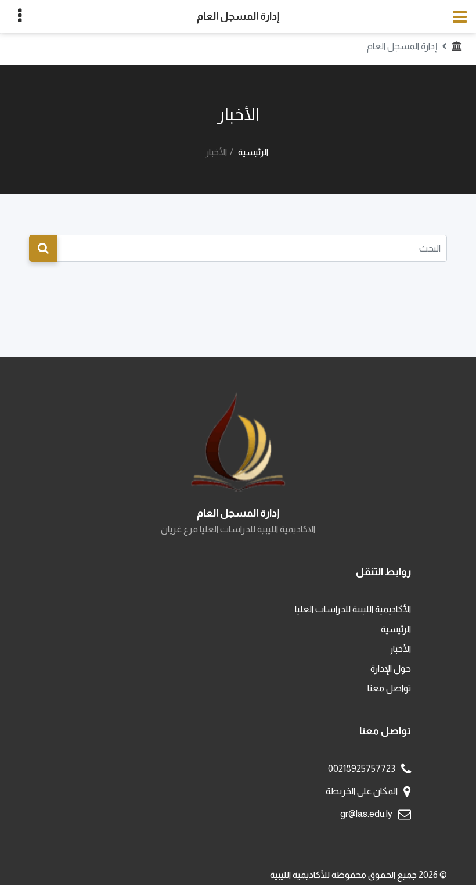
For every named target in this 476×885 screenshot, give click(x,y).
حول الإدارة (390, 668)
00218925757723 (361, 768)
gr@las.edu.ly (366, 814)
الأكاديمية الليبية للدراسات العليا (353, 609)
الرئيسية (253, 152)
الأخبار (400, 649)
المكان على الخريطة (362, 791)
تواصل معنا (389, 688)
